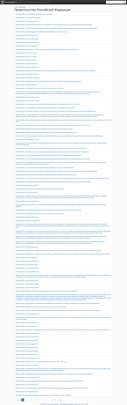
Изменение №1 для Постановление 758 (27, 333)
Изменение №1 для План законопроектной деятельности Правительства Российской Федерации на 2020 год (47, 291)
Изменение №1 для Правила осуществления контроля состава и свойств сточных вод (40, 88)
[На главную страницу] (2, 2)
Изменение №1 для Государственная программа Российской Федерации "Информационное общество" (45, 107)
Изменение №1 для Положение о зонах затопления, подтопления (34, 14)
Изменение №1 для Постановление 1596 (27, 271)
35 (52, 400)
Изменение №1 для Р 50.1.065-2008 (26, 60)
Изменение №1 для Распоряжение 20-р (27, 46)
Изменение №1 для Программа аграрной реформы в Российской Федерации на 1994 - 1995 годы (43, 395)
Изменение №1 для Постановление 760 (27, 344)
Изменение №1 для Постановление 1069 (27, 100)
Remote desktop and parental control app (70, 404)
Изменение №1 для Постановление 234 (27, 38)
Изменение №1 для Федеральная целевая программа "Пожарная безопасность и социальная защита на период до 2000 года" (52, 388)
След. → (60, 400)
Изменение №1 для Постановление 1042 (27, 42)
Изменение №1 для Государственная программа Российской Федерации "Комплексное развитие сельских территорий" (50, 381)
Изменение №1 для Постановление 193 (27, 247)
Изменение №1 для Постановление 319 (27, 354)
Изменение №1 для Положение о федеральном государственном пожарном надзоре (40, 189)
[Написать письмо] (84, 404)
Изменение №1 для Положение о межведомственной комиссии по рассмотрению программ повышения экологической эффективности (54, 374)
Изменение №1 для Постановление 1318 (27, 97)
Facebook (49, 404)
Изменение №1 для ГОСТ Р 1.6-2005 (26, 56)
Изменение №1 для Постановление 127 (27, 326)
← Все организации (19, 7)
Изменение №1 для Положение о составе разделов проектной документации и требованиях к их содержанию (47, 49)
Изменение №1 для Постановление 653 (27, 351)
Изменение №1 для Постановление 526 (27, 284)
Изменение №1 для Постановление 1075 (27, 67)
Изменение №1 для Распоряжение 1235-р (28, 358)
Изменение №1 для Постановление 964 (27, 35)
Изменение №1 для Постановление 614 (27, 192)
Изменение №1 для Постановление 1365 (27, 287)
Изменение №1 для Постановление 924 (27, 347)
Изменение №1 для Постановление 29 (27, 21)
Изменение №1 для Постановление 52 (27, 84)
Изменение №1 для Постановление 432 (27, 280)
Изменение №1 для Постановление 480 (27, 365)
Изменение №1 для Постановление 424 (27, 268)
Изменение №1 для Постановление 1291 (27, 336)
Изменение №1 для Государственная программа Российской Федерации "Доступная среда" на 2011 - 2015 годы (48, 104)
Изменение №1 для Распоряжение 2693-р (28, 220)
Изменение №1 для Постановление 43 (27, 257)
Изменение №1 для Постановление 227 (27, 340)
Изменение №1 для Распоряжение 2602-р (28, 77)
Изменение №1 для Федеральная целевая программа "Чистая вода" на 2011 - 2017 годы (41, 361)
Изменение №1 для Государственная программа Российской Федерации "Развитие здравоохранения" (45, 167)
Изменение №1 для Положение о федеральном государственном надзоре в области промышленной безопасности (48, 210)
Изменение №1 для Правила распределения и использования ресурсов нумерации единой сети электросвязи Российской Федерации (54, 24)
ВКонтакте (55, 404)
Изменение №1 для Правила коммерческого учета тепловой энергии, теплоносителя (40, 213)
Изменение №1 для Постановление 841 (27, 185)
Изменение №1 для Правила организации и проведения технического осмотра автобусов (41, 306)
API (82, 404)
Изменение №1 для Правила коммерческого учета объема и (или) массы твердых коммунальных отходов (46, 132)
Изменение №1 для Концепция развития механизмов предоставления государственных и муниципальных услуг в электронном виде (53, 181)
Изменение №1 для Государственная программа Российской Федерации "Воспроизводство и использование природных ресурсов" (53, 159)
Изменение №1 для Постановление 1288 (27, 314)
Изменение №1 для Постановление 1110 (27, 322)
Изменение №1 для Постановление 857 (27, 264)
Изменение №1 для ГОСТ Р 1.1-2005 (26, 53)
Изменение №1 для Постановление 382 (27, 261)
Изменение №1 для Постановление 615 (27, 217)
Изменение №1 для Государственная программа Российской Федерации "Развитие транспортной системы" (46, 174)
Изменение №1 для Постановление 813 (27, 391)
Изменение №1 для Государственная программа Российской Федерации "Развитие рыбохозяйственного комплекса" (49, 81)
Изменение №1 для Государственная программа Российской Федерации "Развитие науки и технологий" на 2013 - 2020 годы (51, 148)
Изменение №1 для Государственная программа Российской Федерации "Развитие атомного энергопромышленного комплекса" (52, 151)
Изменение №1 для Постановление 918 (27, 384)
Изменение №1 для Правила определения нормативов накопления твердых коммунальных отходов (44, 129)
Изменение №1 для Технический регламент (28, 17)
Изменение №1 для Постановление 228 (27, 74)
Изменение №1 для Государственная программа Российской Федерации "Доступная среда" (42, 31)
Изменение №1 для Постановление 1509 (27, 377)
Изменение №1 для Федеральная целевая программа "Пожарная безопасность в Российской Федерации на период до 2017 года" (53, 125)
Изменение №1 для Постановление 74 (27, 63)
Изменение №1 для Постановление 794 (27, 201)
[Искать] (124, 2)
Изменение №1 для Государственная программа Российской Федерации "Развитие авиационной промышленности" (49, 155)
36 (55, 400)
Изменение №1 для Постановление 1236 (27, 139)
